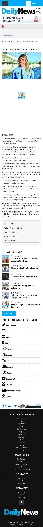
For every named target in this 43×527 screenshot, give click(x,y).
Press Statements (13, 391)
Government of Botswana (22, 469)
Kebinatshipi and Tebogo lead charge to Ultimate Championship (24, 297)
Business (9, 337)
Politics (8, 385)
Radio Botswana (21, 464)
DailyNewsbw (21, 459)
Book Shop (21, 497)
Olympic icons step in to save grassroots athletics (24, 259)
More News (9, 313)
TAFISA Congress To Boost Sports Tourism (26, 305)
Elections (9, 361)
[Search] (28, 3)
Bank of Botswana (21, 467)
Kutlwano (21, 492)
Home (4, 42)
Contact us (21, 478)
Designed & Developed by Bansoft (21, 525)
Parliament (10, 379)
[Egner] (21, 65)
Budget (8, 331)
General (9, 373)
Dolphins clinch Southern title (24, 277)
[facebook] (21, 502)
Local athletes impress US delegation (22, 286)
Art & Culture (10, 325)
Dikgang (8, 355)
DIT (21, 462)
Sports (17, 42)
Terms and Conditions (21, 481)
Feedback (21, 483)
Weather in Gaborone (8, 34)
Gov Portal (21, 495)
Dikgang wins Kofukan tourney (24, 268)
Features (9, 367)
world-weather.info (8, 36)
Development (11, 349)
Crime (7, 343)
